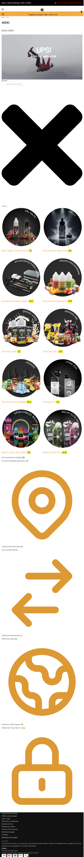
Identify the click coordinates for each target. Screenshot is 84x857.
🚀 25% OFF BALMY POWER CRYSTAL (68, 3)
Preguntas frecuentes (9, 813)
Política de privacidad (9, 816)
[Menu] (5, 9)
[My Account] (3, 15)
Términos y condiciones (10, 821)
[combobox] (13, 84)
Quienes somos (7, 824)
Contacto (5, 835)
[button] (81, 10)
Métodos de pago (8, 832)
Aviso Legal (6, 819)
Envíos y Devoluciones (10, 829)
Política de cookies (8, 827)
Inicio (3, 17)
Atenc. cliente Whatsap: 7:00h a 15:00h (16, 3)
